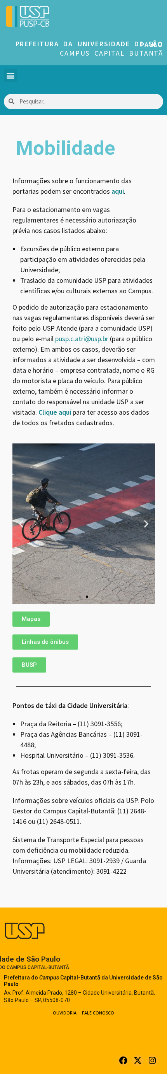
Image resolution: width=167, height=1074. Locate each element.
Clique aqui (54, 412)
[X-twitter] (137, 1060)
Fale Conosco (98, 1013)
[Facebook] (123, 1060)
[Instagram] (152, 1060)
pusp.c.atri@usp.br (81, 338)
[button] (10, 75)
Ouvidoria (65, 1013)
